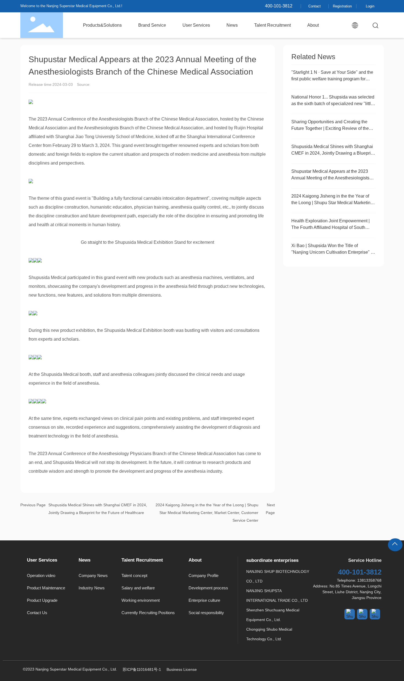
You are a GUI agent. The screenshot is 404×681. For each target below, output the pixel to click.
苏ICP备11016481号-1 (142, 669)
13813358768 (369, 580)
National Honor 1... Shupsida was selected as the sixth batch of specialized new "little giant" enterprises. (332, 104)
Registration (342, 6)
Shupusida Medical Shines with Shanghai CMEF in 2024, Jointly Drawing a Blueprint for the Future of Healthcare (332, 153)
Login (370, 6)
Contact (314, 6)
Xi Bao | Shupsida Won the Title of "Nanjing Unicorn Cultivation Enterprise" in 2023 (332, 252)
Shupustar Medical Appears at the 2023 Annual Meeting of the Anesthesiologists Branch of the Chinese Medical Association (333, 178)
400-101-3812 (278, 6)
